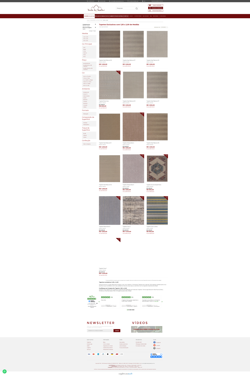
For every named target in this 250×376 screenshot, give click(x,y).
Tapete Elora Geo (104, 101)
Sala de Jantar (86, 95)
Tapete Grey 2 (127, 226)
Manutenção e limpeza (108, 349)
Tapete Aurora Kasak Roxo (153, 184)
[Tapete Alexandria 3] (133, 168)
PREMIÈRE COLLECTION (96, 20)
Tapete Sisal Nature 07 (129, 60)
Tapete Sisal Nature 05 (152, 143)
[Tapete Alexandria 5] (109, 210)
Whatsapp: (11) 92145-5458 (141, 344)
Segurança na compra (108, 345)
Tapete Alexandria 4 (128, 143)
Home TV (85, 94)
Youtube (158, 345)
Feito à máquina (86, 144)
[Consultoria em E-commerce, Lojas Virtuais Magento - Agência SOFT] (125, 372)
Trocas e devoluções (123, 347)
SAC (144, 1)
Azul (84, 47)
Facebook (158, 342)
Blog (104, 342)
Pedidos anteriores (123, 344)
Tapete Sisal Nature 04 (105, 184)
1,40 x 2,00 (85, 36)
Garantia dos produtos (108, 347)
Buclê (84, 133)
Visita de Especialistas (157, 10)
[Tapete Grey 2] (133, 210)
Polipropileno (86, 124)
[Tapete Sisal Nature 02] (157, 44)
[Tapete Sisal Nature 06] (109, 44)
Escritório (85, 103)
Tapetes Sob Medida (157, 5)
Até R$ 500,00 (86, 63)
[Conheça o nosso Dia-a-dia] (147, 329)
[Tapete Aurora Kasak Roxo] (157, 168)
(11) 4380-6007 (139, 342)
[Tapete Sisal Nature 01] (109, 127)
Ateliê (88, 345)
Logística (89, 347)
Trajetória (89, 342)
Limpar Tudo (92, 31)
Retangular (85, 113)
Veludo (84, 137)
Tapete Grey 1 (103, 268)
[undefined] (96, 303)
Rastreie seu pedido (155, 1)
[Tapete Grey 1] (109, 252)
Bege (84, 49)
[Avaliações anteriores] (99, 302)
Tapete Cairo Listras (152, 226)
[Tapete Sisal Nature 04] (109, 168)
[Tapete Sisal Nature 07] (133, 44)
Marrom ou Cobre (87, 81)
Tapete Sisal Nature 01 (105, 143)
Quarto (84, 97)
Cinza (84, 51)
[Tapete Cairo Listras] (157, 210)
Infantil (84, 107)
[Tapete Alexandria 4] (133, 127)
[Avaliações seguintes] (162, 302)
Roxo (84, 56)
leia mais (156, 301)
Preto (84, 54)
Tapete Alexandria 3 (128, 184)
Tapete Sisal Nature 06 (105, 60)
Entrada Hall (86, 92)
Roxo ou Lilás (86, 85)
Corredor (85, 105)
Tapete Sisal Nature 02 (152, 60)
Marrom (85, 52)
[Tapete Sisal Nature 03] (133, 85)
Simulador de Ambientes (157, 7)
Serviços (89, 349)
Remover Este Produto (95, 24)
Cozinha (85, 101)
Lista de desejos (122, 345)
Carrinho (161, 1)
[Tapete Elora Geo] (109, 85)
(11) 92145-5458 (102, 1)
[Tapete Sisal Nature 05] (157, 127)
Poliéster (85, 122)
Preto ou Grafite (86, 83)
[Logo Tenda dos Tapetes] (96, 4)
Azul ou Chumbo (87, 76)
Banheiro (85, 99)
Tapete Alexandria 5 (104, 226)
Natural (85, 135)
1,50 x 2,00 (85, 38)
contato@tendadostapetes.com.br (117, 1)
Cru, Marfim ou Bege (88, 79)
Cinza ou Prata (86, 78)
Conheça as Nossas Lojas (133, 1)
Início (88, 20)
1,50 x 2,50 (85, 40)
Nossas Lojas (89, 344)
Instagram (158, 348)
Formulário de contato (140, 345)
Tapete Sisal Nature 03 (129, 101)
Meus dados (122, 342)
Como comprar (106, 344)
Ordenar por (157, 27)
